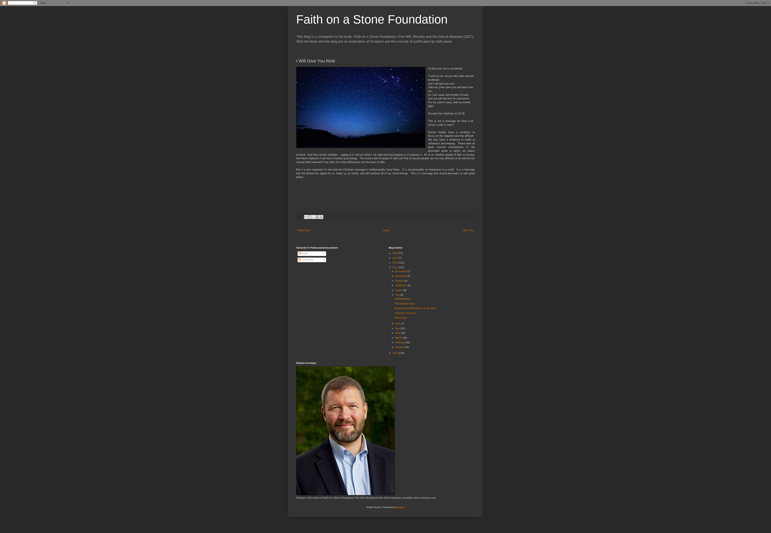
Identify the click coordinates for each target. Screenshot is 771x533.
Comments (307, 259)
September (401, 285)
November (401, 276)
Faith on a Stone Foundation (372, 19)
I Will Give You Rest (405, 313)
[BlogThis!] (310, 217)
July (397, 295)
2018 (395, 262)
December (401, 271)
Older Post (468, 230)
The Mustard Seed (405, 303)
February (400, 342)
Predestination (402, 299)
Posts (304, 253)
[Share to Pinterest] (321, 217)
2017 (395, 267)
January (400, 347)
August (399, 290)
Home (386, 230)
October (399, 280)
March (399, 337)
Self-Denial (401, 317)
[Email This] (306, 217)
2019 (395, 258)
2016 (395, 353)
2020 (395, 253)
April (398, 333)
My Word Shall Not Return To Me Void (415, 308)
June (398, 323)
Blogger (400, 507)
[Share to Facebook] (317, 217)
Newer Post (303, 230)
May (397, 328)
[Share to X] (314, 217)
